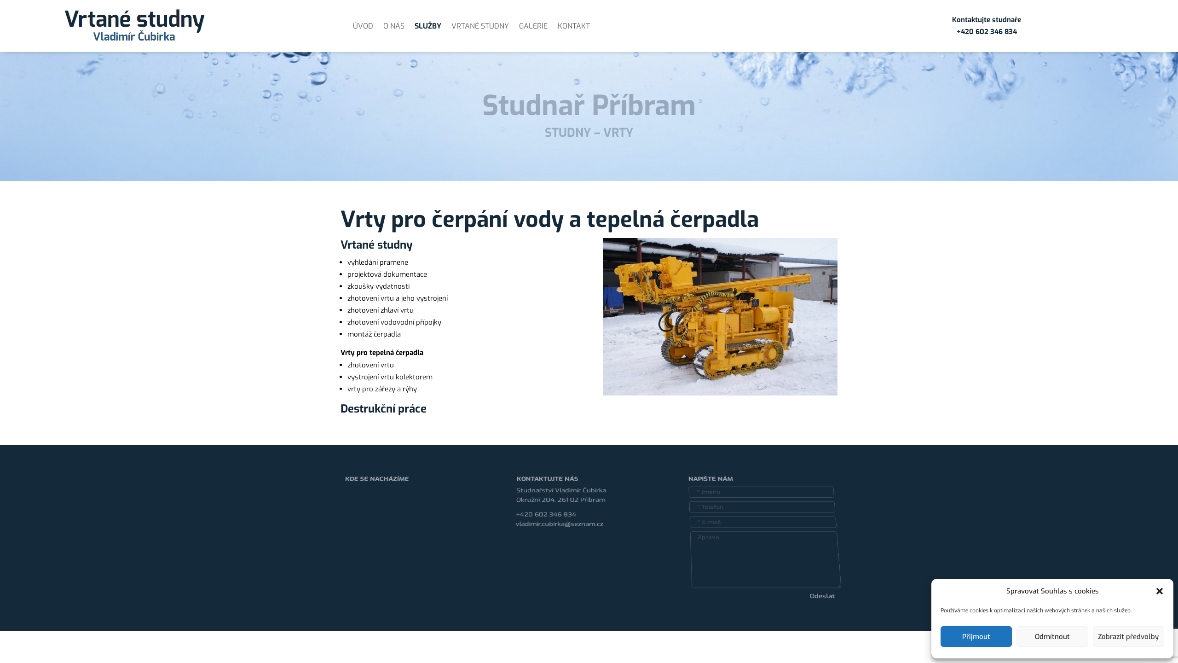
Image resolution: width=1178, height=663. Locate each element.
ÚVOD (363, 26)
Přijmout (976, 636)
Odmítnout (1052, 636)
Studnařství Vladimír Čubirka (560, 478)
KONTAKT (574, 26)
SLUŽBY (428, 26)
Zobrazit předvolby (1128, 636)
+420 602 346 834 (545, 508)
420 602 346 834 (989, 31)
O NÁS (393, 26)
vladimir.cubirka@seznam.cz (559, 520)
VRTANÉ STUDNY (480, 26)
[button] (1159, 591)
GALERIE (533, 26)
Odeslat (818, 608)
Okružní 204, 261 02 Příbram (560, 489)
